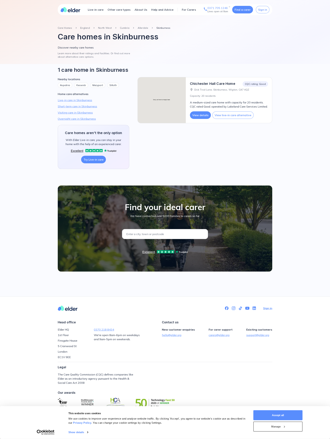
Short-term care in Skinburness (77, 106)
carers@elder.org (219, 335)
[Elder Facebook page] (226, 308)
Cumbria (124, 27)
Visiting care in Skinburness (75, 112)
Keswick (81, 85)
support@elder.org (257, 335)
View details (200, 115)
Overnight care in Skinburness (77, 118)
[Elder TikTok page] (240, 308)
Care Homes (65, 27)
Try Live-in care (93, 159)
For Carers (189, 9)
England (85, 27)
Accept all (278, 415)
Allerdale (143, 27)
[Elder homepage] (70, 9)
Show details (76, 432)
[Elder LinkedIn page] (254, 308)
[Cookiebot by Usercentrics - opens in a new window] (46, 432)
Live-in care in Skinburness (75, 100)
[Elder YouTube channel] (247, 308)
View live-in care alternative (233, 115)
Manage (276, 426)
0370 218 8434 (104, 329)
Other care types (119, 9)
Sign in (262, 9)
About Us (141, 9)
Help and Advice (162, 9)
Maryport (97, 85)
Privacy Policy (82, 422)
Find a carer (243, 9)
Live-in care (95, 9)
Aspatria (65, 85)
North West (105, 27)
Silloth (113, 85)
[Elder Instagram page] (233, 308)
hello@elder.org (171, 335)
